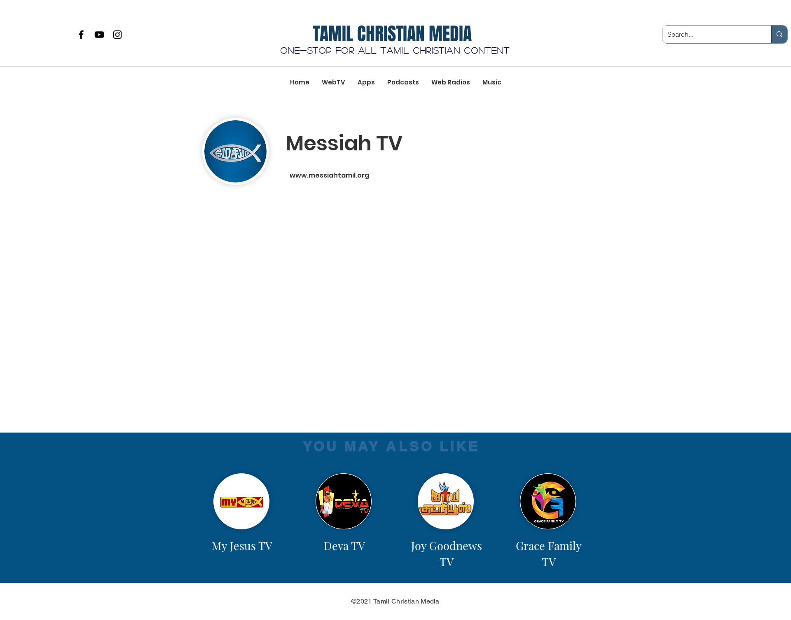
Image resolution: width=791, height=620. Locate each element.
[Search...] (779, 34)
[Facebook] (81, 34)
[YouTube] (99, 34)
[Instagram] (117, 34)
